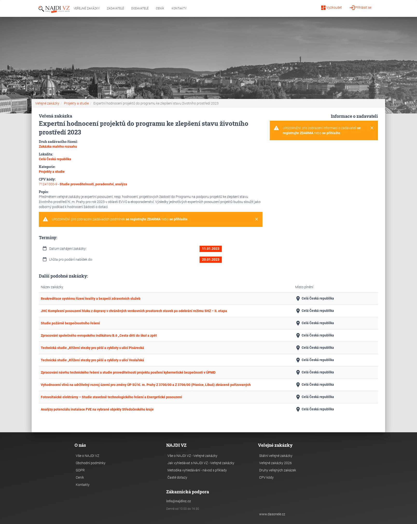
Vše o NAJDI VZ (87, 456)
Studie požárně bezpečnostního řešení (70, 323)
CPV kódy (266, 477)
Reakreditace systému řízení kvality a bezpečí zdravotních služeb (90, 298)
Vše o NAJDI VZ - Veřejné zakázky (192, 456)
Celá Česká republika (314, 298)
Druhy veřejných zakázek (277, 470)
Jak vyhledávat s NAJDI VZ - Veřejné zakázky (200, 463)
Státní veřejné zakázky (275, 456)
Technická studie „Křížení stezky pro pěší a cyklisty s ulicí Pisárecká (92, 348)
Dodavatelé (140, 8)
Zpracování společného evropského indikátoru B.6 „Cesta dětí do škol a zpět (99, 335)
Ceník (160, 8)
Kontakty (179, 8)
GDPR (80, 470)
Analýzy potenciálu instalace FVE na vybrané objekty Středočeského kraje (97, 409)
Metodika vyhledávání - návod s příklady (197, 470)
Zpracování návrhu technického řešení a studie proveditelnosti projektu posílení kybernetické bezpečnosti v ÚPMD (128, 372)
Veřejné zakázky (87, 8)
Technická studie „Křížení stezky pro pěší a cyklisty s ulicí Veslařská (92, 360)
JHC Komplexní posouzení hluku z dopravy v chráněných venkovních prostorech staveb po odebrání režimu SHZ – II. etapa (134, 311)
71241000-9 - (83, 184)
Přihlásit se (360, 8)
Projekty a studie (76, 103)
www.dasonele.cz (272, 514)
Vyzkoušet (331, 8)
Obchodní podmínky (90, 463)
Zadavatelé (115, 8)
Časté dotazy (177, 477)
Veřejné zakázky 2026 (275, 463)
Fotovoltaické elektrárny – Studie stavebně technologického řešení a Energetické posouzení (111, 397)
